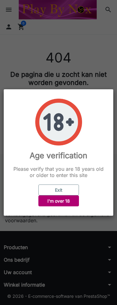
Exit (58, 190)
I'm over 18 (58, 201)
